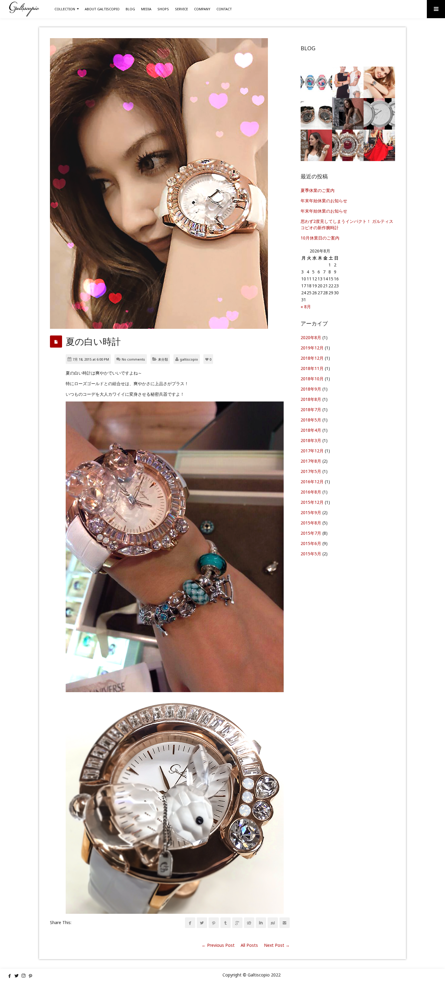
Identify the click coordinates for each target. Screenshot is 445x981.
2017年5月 (311, 471)
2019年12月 (312, 348)
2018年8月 (311, 399)
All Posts (249, 945)
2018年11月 (312, 368)
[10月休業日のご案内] (348, 114)
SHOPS (163, 9)
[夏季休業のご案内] (316, 82)
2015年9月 (311, 512)
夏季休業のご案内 (318, 190)
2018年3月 (311, 440)
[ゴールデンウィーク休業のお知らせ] (379, 145)
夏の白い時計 (93, 341)
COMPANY (202, 9)
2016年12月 (312, 481)
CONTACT (224, 9)
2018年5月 (311, 420)
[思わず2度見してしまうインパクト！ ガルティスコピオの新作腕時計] (316, 114)
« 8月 (306, 306)
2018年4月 (311, 430)
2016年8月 (311, 492)
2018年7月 (311, 409)
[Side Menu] (436, 9)
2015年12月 (312, 502)
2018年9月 (311, 389)
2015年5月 (311, 554)
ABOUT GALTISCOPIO (102, 9)
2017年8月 (311, 461)
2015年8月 (311, 523)
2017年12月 (312, 451)
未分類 (163, 359)
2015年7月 (311, 533)
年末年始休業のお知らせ (324, 200)
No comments (133, 359)
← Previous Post (218, 945)
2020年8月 (311, 337)
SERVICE (181, 9)
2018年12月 (312, 358)
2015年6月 (311, 543)
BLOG (130, 9)
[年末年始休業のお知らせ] (348, 82)
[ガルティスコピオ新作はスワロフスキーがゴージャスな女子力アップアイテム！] (348, 145)
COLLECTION (64, 9)
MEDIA (146, 9)
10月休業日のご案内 (320, 238)
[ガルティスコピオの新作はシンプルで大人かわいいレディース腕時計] (379, 114)
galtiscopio (189, 359)
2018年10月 (312, 379)
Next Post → (277, 945)
